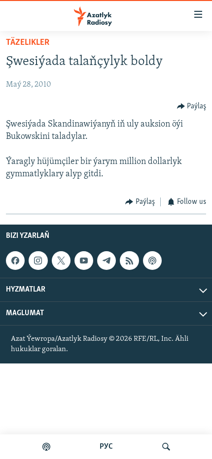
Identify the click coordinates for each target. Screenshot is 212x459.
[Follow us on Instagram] (38, 260)
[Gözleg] (166, 446)
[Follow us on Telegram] (106, 260)
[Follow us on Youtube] (83, 260)
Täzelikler (27, 42)
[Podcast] (152, 260)
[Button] (192, 106)
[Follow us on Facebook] (15, 260)
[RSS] (129, 260)
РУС (106, 447)
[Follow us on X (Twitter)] (61, 260)
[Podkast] (46, 446)
